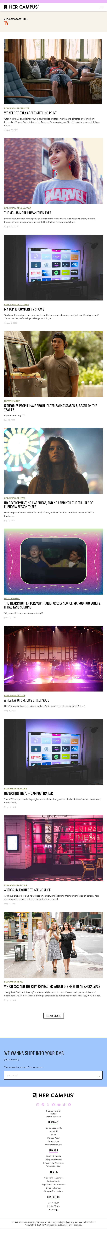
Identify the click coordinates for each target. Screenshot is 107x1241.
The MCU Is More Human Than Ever (27, 212)
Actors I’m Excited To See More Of (27, 889)
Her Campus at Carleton (17, 108)
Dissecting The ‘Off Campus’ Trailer (28, 793)
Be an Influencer (53, 1187)
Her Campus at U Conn (15, 788)
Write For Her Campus (53, 1177)
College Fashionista (53, 1159)
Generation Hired (53, 1166)
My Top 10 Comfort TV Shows (24, 309)
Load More (53, 1016)
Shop (53, 1134)
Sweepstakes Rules (53, 1144)
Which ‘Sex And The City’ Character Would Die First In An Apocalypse (52, 986)
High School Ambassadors (53, 1184)
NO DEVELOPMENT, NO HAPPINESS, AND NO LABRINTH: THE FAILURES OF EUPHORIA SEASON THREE (48, 504)
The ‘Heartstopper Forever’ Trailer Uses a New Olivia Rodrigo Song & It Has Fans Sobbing (52, 605)
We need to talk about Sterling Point (30, 112)
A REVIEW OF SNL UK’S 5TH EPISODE (26, 700)
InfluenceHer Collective (53, 1162)
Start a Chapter (53, 1181)
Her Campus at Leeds (14, 498)
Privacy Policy (53, 1137)
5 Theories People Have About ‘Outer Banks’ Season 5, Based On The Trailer (50, 407)
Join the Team (53, 1206)
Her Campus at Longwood (17, 208)
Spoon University (53, 1156)
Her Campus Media (53, 1127)
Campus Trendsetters (53, 1191)
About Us (54, 1131)
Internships (53, 1209)
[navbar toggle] (101, 7)
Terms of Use (53, 1141)
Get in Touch (53, 1202)
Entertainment (12, 401)
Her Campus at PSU (13, 982)
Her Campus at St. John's (16, 304)
